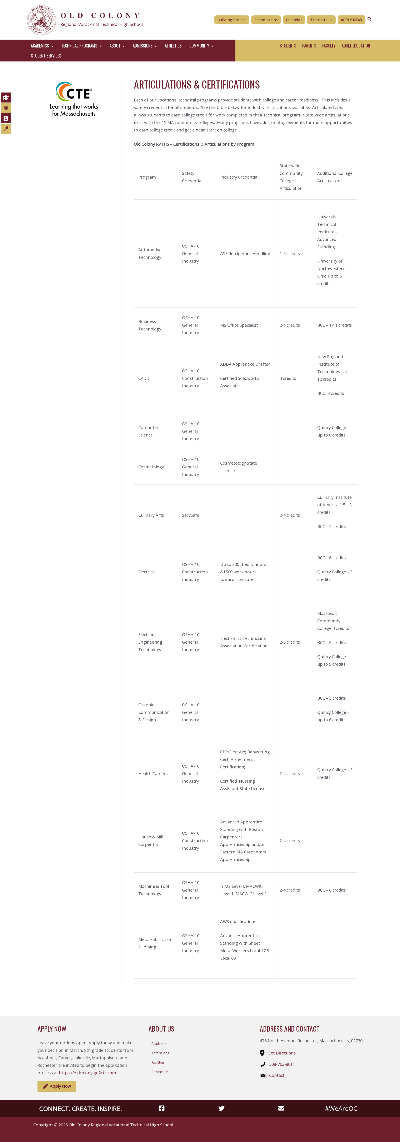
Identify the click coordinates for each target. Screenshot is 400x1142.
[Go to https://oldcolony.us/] (97, 19)
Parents (309, 46)
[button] (51, 46)
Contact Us (160, 1071)
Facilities (158, 1062)
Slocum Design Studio (352, 1125)
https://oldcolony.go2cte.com (87, 1073)
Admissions (160, 1053)
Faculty (329, 46)
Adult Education (356, 46)
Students (288, 46)
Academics (159, 1043)
